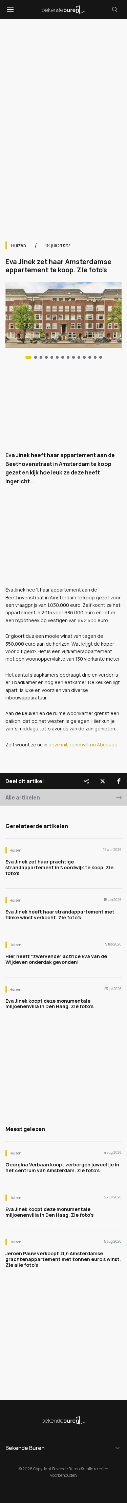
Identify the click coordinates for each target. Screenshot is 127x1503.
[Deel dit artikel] (86, 781)
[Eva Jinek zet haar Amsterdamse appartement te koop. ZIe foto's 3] (46, 357)
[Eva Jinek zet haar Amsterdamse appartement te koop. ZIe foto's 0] (28, 357)
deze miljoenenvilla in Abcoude (82, 744)
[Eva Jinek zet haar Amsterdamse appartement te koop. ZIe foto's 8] (73, 357)
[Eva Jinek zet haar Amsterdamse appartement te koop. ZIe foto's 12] (95, 357)
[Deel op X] (102, 781)
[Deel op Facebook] (119, 781)
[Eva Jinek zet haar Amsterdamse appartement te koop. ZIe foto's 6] (62, 357)
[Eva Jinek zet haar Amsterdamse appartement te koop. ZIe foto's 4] (51, 357)
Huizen (18, 245)
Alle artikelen (22, 797)
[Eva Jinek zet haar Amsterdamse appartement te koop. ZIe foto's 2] (41, 357)
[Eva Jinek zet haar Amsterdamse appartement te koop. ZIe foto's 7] (68, 357)
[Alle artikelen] (100, 357)
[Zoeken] (115, 9)
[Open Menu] (9, 9)
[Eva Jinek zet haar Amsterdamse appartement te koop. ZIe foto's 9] (79, 357)
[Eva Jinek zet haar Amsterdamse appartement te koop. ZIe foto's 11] (89, 357)
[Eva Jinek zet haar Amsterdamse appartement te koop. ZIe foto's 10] (84, 357)
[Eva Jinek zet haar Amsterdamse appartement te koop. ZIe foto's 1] (35, 357)
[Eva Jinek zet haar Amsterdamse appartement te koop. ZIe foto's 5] (57, 357)
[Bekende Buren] (63, 9)
